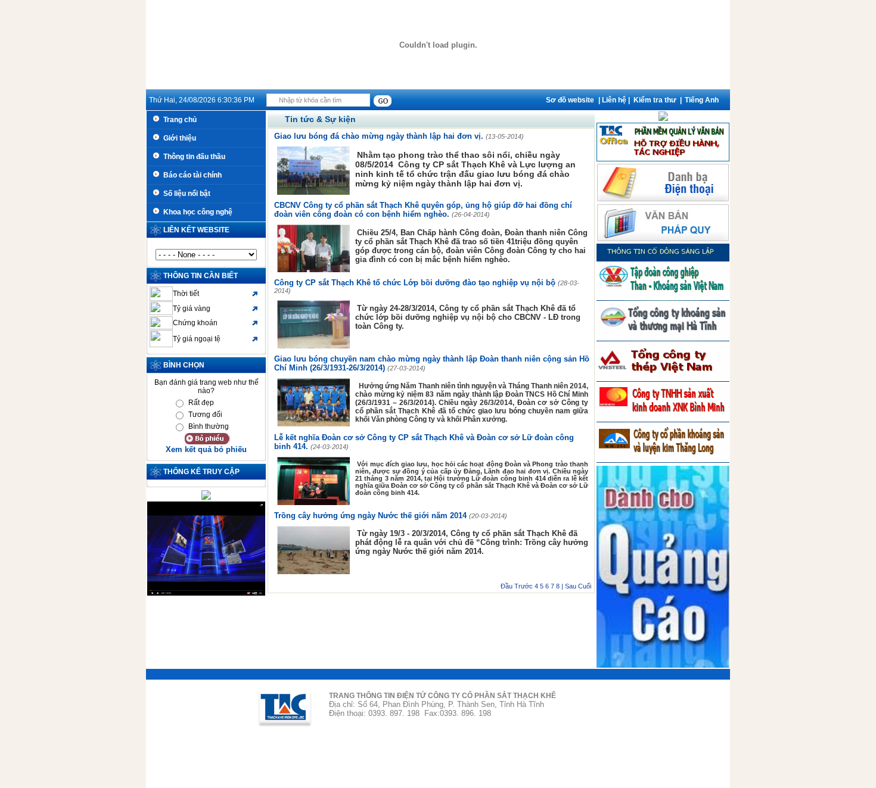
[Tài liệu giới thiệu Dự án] (663, 118)
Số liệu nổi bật (185, 193)
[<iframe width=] (206, 593)
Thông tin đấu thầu (192, 156)
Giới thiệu (178, 138)
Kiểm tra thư (654, 100)
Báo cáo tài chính (191, 175)
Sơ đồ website (570, 100)
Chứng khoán (195, 323)
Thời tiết (186, 293)
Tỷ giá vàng (191, 308)
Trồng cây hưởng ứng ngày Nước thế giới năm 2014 (371, 515)
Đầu (506, 586)
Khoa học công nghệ (196, 212)
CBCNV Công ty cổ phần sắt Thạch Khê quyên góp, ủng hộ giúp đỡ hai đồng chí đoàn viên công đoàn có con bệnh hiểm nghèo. (423, 210)
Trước (523, 586)
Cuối (584, 586)
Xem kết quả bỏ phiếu (206, 449)
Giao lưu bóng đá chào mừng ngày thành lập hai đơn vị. (380, 136)
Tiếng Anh (702, 100)
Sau (570, 586)
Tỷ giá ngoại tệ (196, 339)
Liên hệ (614, 100)
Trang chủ (178, 120)
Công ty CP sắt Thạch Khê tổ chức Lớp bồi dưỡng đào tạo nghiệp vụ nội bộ (416, 282)
